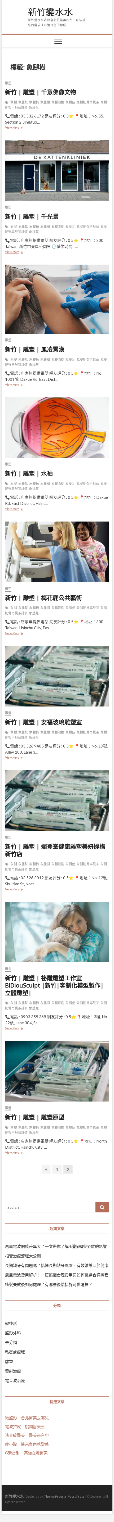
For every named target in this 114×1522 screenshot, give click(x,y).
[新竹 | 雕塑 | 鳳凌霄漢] (57, 299)
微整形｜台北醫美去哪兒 (27, 1417)
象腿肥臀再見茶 (88, 102)
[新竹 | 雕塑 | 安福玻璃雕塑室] (57, 676)
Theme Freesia (55, 1496)
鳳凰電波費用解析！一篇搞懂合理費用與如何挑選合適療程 (56, 1274)
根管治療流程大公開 (23, 1255)
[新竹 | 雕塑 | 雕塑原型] (57, 1071)
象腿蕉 (34, 108)
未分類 (11, 1342)
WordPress (76, 1496)
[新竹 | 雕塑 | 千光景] (57, 170)
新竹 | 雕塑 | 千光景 (32, 216)
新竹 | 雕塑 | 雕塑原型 (34, 1117)
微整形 (11, 1323)
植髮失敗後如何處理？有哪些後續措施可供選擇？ (49, 1284)
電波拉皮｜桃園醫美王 (25, 1426)
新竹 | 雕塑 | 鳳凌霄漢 (34, 349)
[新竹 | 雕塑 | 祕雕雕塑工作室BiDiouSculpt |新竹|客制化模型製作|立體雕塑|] (57, 932)
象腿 (13, 102)
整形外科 (13, 1332)
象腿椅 (34, 102)
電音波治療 (15, 1380)
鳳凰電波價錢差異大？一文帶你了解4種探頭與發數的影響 (56, 1246)
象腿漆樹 (57, 102)
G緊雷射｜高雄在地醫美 (26, 1452)
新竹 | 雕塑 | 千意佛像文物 (40, 92)
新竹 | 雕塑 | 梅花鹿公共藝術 (43, 597)
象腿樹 (45, 102)
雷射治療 (13, 1371)
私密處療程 (15, 1351)
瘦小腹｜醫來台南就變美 (27, 1444)
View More (13, 128)
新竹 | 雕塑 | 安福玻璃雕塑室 (43, 722)
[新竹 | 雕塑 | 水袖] (57, 427)
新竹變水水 (50, 12)
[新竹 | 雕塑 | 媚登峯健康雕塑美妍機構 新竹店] (57, 800)
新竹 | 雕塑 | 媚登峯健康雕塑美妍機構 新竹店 (55, 850)
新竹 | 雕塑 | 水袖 (29, 473)
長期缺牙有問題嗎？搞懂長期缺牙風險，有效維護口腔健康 (56, 1265)
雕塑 (8, 83)
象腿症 (70, 102)
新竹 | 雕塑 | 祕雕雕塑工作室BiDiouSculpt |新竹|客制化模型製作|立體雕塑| (54, 985)
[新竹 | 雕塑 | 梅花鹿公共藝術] (57, 552)
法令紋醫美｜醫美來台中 (27, 1435)
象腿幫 (23, 102)
